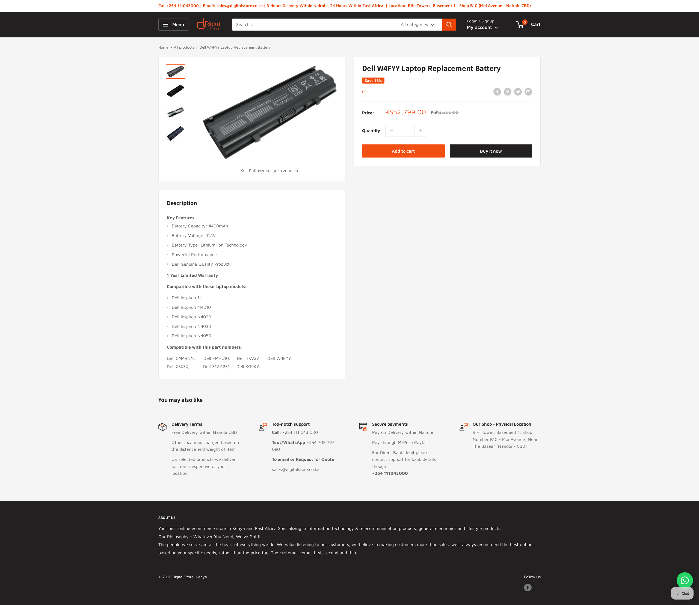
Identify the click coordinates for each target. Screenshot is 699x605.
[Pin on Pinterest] (507, 91)
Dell (366, 92)
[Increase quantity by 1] (420, 131)
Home (163, 47)
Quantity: (372, 130)
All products (184, 47)
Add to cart (403, 151)
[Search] (449, 25)
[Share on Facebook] (497, 91)
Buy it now (491, 151)
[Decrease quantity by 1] (391, 131)
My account (480, 27)
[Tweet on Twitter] (518, 91)
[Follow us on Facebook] (528, 588)
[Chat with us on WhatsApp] (685, 580)
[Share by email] (528, 91)
